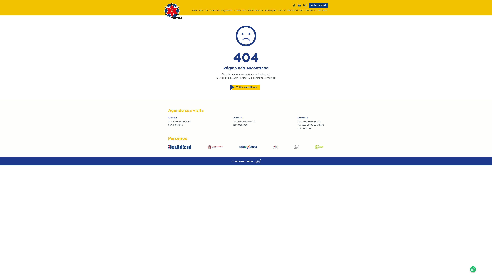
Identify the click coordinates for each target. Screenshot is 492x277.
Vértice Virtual (318, 5)
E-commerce (320, 10)
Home (194, 10)
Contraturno (240, 10)
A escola (203, 10)
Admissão (214, 10)
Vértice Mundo (255, 10)
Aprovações (270, 10)
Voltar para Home (246, 87)
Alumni (281, 10)
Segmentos (226, 10)
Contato (309, 10)
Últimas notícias (295, 10)
